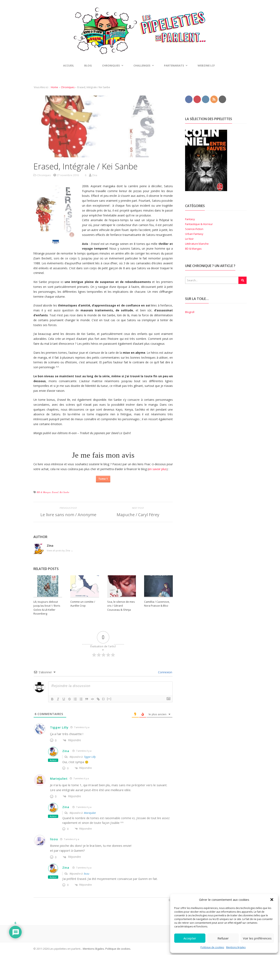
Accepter (189, 938)
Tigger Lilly (59, 727)
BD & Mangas (44, 492)
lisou (54, 839)
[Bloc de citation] (87, 699)
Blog (88, 65)
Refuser (223, 938)
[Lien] (98, 699)
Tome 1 (103, 478)
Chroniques (67, 87)
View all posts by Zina (60, 550)
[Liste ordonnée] (75, 699)
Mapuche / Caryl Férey (138, 514)
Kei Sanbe (64, 492)
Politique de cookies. (118, 948)
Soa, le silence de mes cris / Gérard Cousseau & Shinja (121, 606)
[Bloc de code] (92, 699)
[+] (109, 698)
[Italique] (58, 699)
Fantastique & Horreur (199, 224)
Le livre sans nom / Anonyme (68, 514)
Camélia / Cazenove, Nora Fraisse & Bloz (157, 604)
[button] (272, 900)
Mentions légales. (94, 948)
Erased (55, 492)
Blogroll (189, 312)
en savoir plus (157, 469)
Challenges (141, 65)
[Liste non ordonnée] (81, 699)
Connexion (164, 672)
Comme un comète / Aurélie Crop (82, 604)
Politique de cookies (212, 947)
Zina (65, 751)
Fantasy (190, 219)
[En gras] (52, 699)
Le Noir (189, 239)
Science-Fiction (194, 229)
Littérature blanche (197, 244)
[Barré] (69, 699)
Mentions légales (236, 947)
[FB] (188, 99)
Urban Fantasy (194, 234)
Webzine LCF (206, 65)
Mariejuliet (59, 778)
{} (103, 698)
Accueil (68, 65)
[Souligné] (64, 699)
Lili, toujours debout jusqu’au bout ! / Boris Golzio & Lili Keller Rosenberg (46, 608)
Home (54, 87)
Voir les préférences (257, 938)
